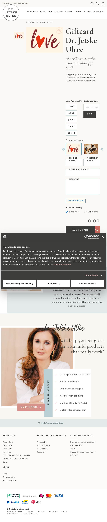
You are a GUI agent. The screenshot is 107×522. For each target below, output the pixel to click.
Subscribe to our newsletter (82, 452)
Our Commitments (29, 514)
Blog (5, 474)
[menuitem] (32, 12)
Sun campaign (43, 445)
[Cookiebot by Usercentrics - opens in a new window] (86, 237)
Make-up (7, 452)
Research (41, 452)
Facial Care (8, 442)
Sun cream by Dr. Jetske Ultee (16, 455)
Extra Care (7, 445)
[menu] (53, 12)
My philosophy (31, 407)
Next (102, 149)
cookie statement (62, 264)
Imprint (41, 511)
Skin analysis (8, 477)
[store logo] (11, 12)
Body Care (7, 449)
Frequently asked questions (82, 442)
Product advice (9, 480)
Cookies (30, 511)
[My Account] (92, 3)
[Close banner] (103, 237)
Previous (63, 149)
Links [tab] (6, 467)
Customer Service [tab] (81, 435)
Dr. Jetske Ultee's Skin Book (15, 459)
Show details (91, 275)
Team (72, 449)
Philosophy (42, 442)
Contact (73, 455)
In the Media (42, 449)
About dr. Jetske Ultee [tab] (52, 435)
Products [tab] (9, 435)
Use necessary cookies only (19, 283)
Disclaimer (52, 511)
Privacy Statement (14, 511)
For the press (76, 445)
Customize (52, 283)
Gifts (5, 462)
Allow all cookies (87, 283)
